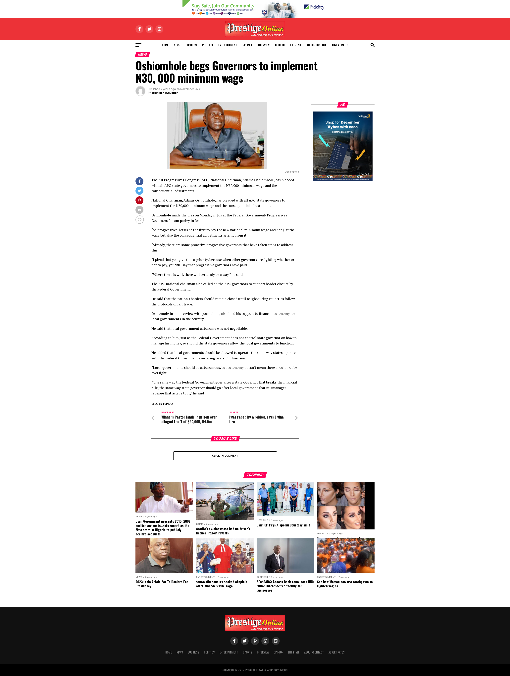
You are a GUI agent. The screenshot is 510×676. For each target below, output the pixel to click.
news (177, 45)
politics (207, 45)
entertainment (227, 45)
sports (247, 45)
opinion (280, 45)
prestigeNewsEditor (164, 92)
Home (165, 45)
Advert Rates (340, 45)
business (191, 45)
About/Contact (316, 45)
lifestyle (295, 45)
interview (263, 45)
